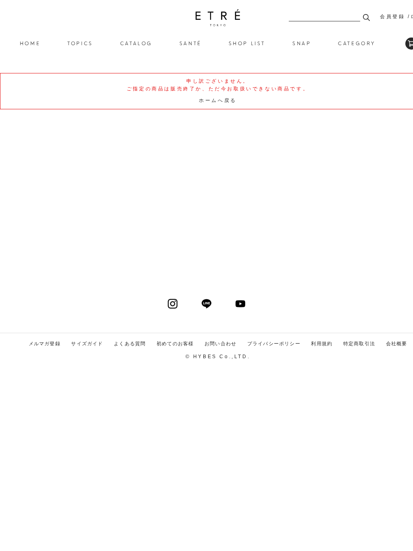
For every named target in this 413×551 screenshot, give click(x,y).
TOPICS (80, 43)
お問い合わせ (220, 343)
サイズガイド (87, 343)
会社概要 (396, 343)
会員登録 (392, 16)
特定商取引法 (359, 343)
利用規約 (321, 343)
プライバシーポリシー (273, 343)
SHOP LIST (247, 43)
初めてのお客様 (175, 343)
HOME (30, 43)
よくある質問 (130, 343)
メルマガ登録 (44, 343)
